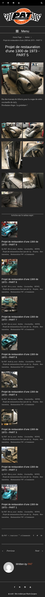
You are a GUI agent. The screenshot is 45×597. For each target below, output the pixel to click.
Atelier (27, 37)
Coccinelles (28, 249)
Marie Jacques (31, 594)
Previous (10, 550)
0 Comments (25, 535)
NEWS (37, 249)
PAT (5, 249)
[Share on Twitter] (37, 536)
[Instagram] (13, 2)
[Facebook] (14, 587)
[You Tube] (18, 2)
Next (37, 550)
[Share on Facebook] (33, 536)
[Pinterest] (8, 2)
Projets (35, 252)
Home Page (17, 37)
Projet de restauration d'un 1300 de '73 (17, 252)
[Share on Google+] (41, 536)
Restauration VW (16, 254)
